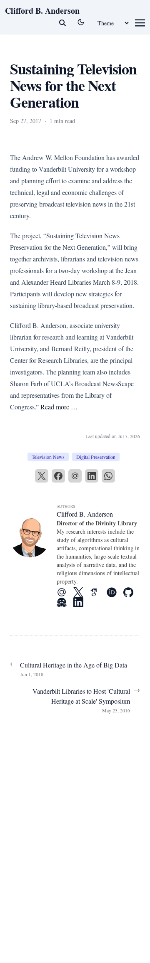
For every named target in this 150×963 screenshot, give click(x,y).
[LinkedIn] (91, 476)
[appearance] (81, 22)
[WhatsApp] (108, 476)
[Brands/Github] (131, 592)
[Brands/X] (81, 592)
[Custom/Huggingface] (65, 602)
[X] (41, 476)
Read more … (59, 406)
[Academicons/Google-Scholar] (98, 592)
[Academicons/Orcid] (115, 592)
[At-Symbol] (65, 592)
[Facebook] (58, 476)
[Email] (75, 476)
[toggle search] (62, 23)
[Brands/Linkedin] (81, 602)
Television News (48, 456)
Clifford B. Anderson (42, 11)
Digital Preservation (95, 456)
